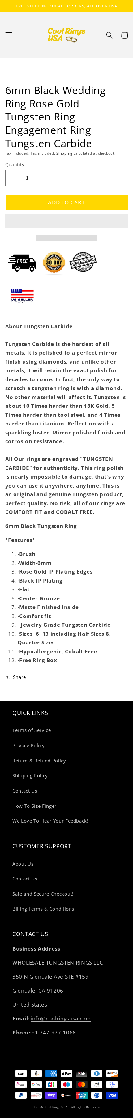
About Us (22, 864)
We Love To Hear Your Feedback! (50, 821)
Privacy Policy (28, 745)
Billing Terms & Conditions (43, 909)
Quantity (14, 164)
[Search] (109, 35)
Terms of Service (31, 730)
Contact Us (24, 791)
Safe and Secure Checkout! (43, 894)
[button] (66, 222)
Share (19, 677)
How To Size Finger (34, 806)
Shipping (64, 153)
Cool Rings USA (56, 1107)
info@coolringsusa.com (61, 1018)
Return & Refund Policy (39, 760)
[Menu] (8, 35)
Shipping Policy (30, 775)
